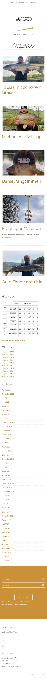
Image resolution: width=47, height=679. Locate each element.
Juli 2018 (5, 496)
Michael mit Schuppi (22, 136)
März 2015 (6, 532)
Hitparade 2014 (8, 374)
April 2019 (6, 475)
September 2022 (8, 394)
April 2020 (6, 447)
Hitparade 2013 (8, 376)
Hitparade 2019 (8, 360)
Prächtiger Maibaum (22, 228)
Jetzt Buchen (23, 597)
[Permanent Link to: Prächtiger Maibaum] (23, 209)
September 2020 (8, 431)
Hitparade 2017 (8, 365)
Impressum (33, 674)
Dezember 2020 (8, 422)
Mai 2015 (5, 524)
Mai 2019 (5, 471)
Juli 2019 (5, 463)
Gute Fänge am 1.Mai (22, 281)
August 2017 (6, 520)
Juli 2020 (5, 439)
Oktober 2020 (7, 426)
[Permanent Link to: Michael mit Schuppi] (23, 118)
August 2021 (6, 414)
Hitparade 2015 (8, 371)
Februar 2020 (7, 451)
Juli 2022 (5, 398)
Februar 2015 (7, 536)
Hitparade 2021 (8, 354)
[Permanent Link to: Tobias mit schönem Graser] (23, 69)
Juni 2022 (5, 402)
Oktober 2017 (7, 512)
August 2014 (6, 552)
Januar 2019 (6, 479)
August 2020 (6, 435)
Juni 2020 (5, 443)
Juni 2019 (5, 467)
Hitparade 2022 (8, 352)
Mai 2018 (5, 504)
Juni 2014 (5, 561)
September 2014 (8, 548)
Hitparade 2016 (8, 368)
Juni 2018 (5, 500)
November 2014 (8, 544)
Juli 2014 (5, 557)
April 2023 (6, 390)
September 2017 (8, 516)
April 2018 (6, 508)
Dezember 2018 (8, 483)
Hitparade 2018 (8, 363)
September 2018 (8, 491)
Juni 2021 (5, 418)
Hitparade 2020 (8, 357)
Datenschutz (41, 674)
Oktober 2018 (7, 487)
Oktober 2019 (7, 455)
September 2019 (8, 459)
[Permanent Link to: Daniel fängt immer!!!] (23, 163)
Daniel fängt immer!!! (22, 181)
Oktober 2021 (7, 410)
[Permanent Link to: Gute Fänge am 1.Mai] (23, 263)
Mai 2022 (5, 406)
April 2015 (6, 528)
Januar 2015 (6, 540)
